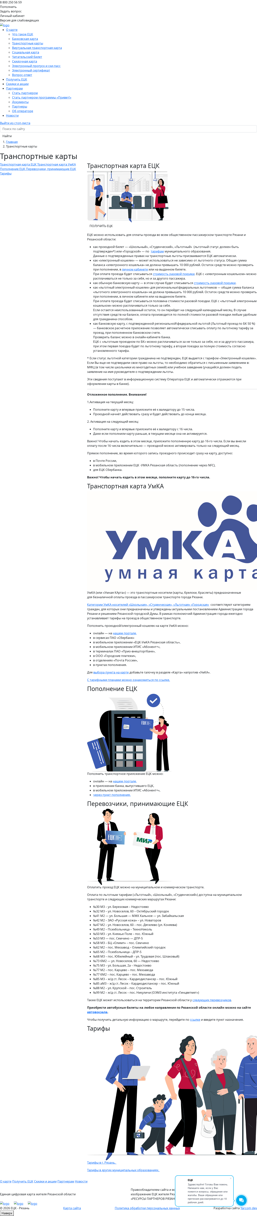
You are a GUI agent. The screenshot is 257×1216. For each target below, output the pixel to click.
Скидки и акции (17, 84)
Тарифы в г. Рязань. (101, 1163)
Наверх (7, 1213)
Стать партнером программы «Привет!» (41, 97)
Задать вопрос (11, 11)
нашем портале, (125, 633)
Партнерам (65, 1181)
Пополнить (8, 7)
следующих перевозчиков (211, 1000)
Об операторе (22, 111)
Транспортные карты (27, 43)
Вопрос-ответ (22, 75)
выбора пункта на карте (111, 672)
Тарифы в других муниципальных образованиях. (123, 1170)
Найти (7, 136)
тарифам (157, 251)
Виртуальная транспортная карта (37, 48)
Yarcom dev (248, 1208)
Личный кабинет (12, 16)
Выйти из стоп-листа (15, 123)
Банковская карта (25, 39)
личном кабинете (135, 269)
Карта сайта (72, 1208)
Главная (12, 142)
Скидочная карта (24, 61)
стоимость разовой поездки (174, 274)
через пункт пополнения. (112, 795)
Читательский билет (27, 57)
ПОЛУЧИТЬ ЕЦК (101, 226)
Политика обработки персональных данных (147, 1208)
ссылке (195, 1020)
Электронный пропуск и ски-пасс (36, 66)
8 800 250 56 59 (11, 2)
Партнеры (19, 106)
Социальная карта (25, 52)
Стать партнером (25, 93)
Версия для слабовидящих (19, 20)
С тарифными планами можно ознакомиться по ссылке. (128, 680)
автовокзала (97, 1012)
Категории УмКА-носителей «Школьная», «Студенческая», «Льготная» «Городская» (148, 605)
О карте (5, 1181)
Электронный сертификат (31, 70)
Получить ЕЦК (16, 79)
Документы (20, 102)
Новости (12, 115)
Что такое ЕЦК (22, 34)
